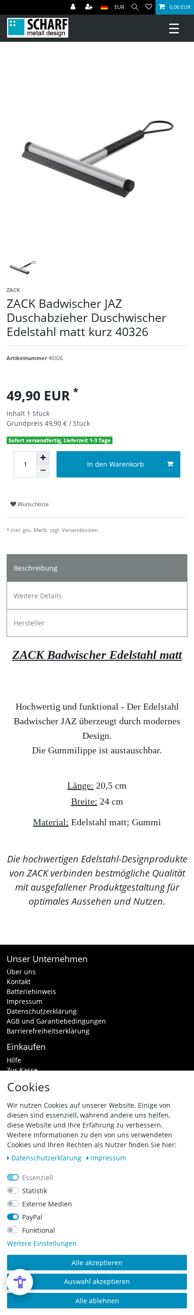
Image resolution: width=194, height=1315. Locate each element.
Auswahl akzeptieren (97, 1281)
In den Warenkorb (115, 464)
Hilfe (14, 1060)
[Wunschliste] (148, 7)
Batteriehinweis (31, 991)
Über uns (21, 971)
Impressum (24, 1001)
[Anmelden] (74, 7)
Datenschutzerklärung (42, 1011)
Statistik (34, 1190)
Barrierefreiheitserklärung (48, 1030)
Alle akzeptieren (97, 1262)
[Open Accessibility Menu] (20, 1282)
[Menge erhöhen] (42, 457)
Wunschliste (32, 504)
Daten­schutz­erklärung (47, 1157)
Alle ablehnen (97, 1300)
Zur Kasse (22, 1069)
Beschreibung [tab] (35, 568)
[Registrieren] (90, 7)
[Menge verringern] (42, 470)
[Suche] (135, 7)
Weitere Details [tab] (38, 595)
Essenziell (37, 1177)
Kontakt (19, 981)
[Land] (104, 7)
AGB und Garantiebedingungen (56, 1021)
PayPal (32, 1217)
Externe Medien (47, 1203)
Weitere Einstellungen (42, 1243)
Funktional (38, 1230)
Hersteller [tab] (29, 622)
